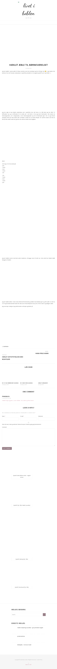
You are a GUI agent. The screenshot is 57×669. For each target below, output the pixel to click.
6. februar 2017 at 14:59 (6, 398)
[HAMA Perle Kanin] (52, 351)
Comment (4, 427)
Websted (40, 416)
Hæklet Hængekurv (43, 383)
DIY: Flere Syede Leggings (26, 383)
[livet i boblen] (28, 10)
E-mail (22, 416)
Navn (3, 416)
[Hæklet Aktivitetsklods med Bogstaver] (4, 351)
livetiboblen (5, 346)
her (50, 73)
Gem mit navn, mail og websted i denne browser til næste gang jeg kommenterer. (21, 424)
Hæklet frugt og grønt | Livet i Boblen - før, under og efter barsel (18, 400)
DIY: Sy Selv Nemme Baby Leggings (10, 383)
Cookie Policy (39, 659)
